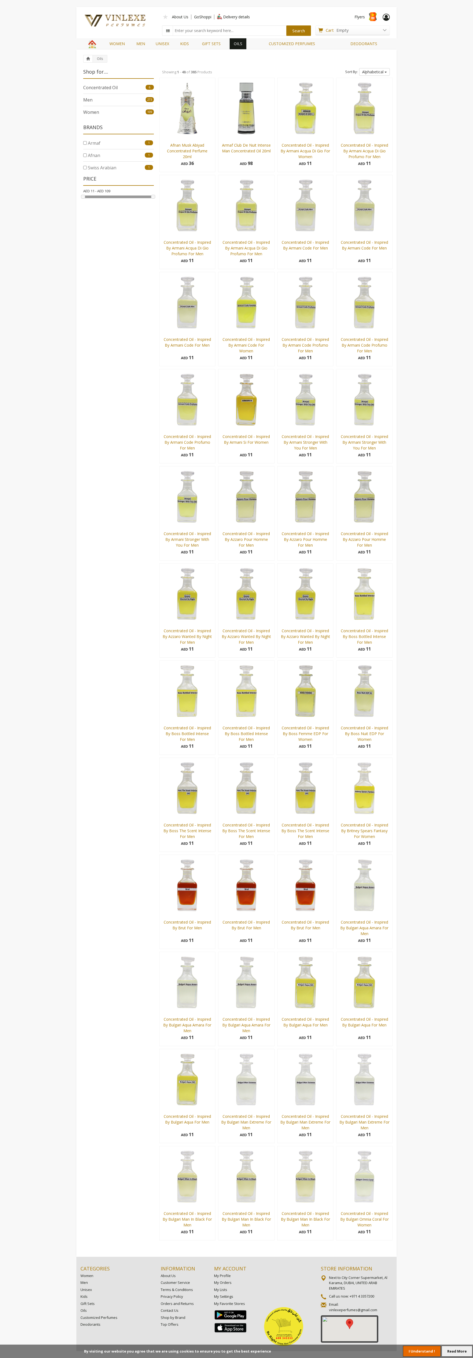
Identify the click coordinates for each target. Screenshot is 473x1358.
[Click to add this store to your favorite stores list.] (165, 16)
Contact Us (169, 1310)
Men (117, 100)
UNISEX (162, 43)
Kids (84, 1296)
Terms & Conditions (177, 1289)
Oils (100, 58)
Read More (457, 1351)
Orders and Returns (177, 1303)
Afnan (118, 155)
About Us (180, 16)
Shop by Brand (173, 1317)
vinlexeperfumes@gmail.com (353, 1309)
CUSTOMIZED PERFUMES (292, 43)
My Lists (220, 1289)
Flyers (359, 16)
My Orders (223, 1282)
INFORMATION (178, 1268)
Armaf (118, 143)
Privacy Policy (172, 1296)
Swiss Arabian (118, 168)
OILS (238, 43)
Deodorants (90, 1324)
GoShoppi (202, 16)
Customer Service (175, 1282)
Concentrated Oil (117, 88)
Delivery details (236, 16)
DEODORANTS (363, 43)
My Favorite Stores (229, 1303)
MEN (140, 43)
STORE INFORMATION (346, 1268)
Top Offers (169, 1324)
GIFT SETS (211, 43)
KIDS (184, 43)
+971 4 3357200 (362, 1296)
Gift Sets (87, 1303)
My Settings (223, 1296)
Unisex (86, 1289)
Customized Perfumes (98, 1317)
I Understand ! (422, 1351)
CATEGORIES (95, 1268)
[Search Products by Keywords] (168, 31)
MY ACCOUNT (230, 1268)
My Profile (222, 1275)
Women (117, 112)
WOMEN (117, 43)
